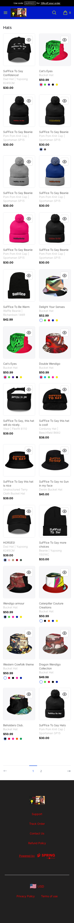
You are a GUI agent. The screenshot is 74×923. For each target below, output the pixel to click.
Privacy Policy (26, 896)
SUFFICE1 (30, 3)
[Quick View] (29, 40)
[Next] (68, 769)
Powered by (27, 855)
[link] (19, 50)
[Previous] (6, 769)
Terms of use (49, 896)
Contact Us (37, 833)
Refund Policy (37, 843)
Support (37, 814)
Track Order (37, 823)
